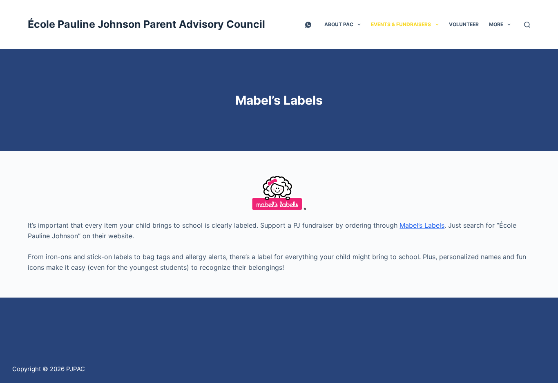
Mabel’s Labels (422, 225)
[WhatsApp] (308, 25)
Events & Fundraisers (401, 24)
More (496, 24)
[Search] (527, 25)
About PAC (338, 24)
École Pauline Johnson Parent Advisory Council (146, 24)
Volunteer (464, 24)
